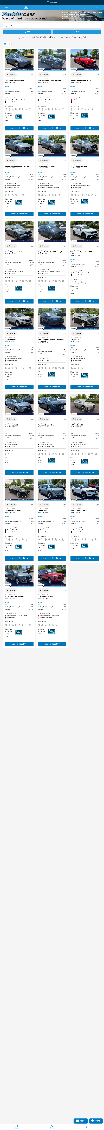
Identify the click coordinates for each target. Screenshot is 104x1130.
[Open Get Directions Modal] (84, 7)
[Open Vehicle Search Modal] (97, 7)
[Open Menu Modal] (6, 7)
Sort (28, 31)
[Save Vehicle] (32, 74)
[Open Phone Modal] (71, 7)
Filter (78, 31)
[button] (19, 128)
